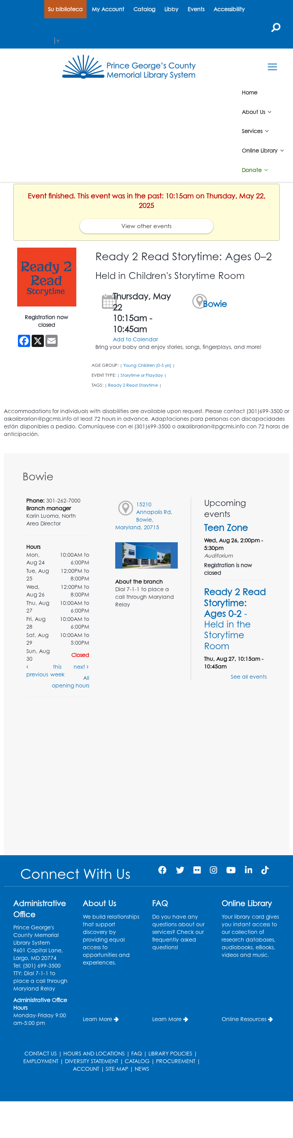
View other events (146, 226)
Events (196, 9)
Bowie (215, 303)
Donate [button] (252, 170)
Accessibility (229, 9)
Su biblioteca (65, 9)
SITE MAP (117, 1068)
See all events (249, 676)
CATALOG (137, 1061)
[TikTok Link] (265, 870)
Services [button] (253, 131)
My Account (108, 9)
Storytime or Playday (142, 375)
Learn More (97, 1019)
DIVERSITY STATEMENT (91, 1061)
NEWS (142, 1068)
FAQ (136, 1053)
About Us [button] (254, 111)
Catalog (144, 9)
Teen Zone (226, 527)
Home (250, 92)
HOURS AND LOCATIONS (94, 1053)
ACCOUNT (86, 1068)
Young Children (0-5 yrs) (147, 365)
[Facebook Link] (162, 870)
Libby (171, 9)
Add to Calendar (135, 339)
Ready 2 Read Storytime (133, 385)
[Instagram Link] (213, 870)
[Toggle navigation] (272, 67)
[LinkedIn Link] (248, 870)
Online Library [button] (260, 150)
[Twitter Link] (180, 870)
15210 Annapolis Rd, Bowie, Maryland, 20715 (143, 515)
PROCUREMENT (175, 1061)
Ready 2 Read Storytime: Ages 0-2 (235, 618)
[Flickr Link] (197, 870)
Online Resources (244, 1019)
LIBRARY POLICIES (170, 1053)
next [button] (80, 666)
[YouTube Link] (231, 870)
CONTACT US (40, 1053)
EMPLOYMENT (40, 1061)
